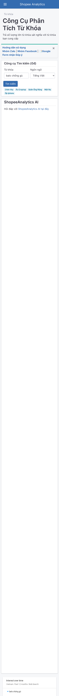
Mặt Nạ (47, 89)
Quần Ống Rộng (35, 89)
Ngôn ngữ (36, 69)
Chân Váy (9, 89)
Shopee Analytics (32, 4)
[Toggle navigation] (5, 4)
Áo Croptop (21, 89)
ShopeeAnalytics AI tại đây (33, 108)
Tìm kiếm (10, 83)
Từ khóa (8, 14)
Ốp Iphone (9, 93)
